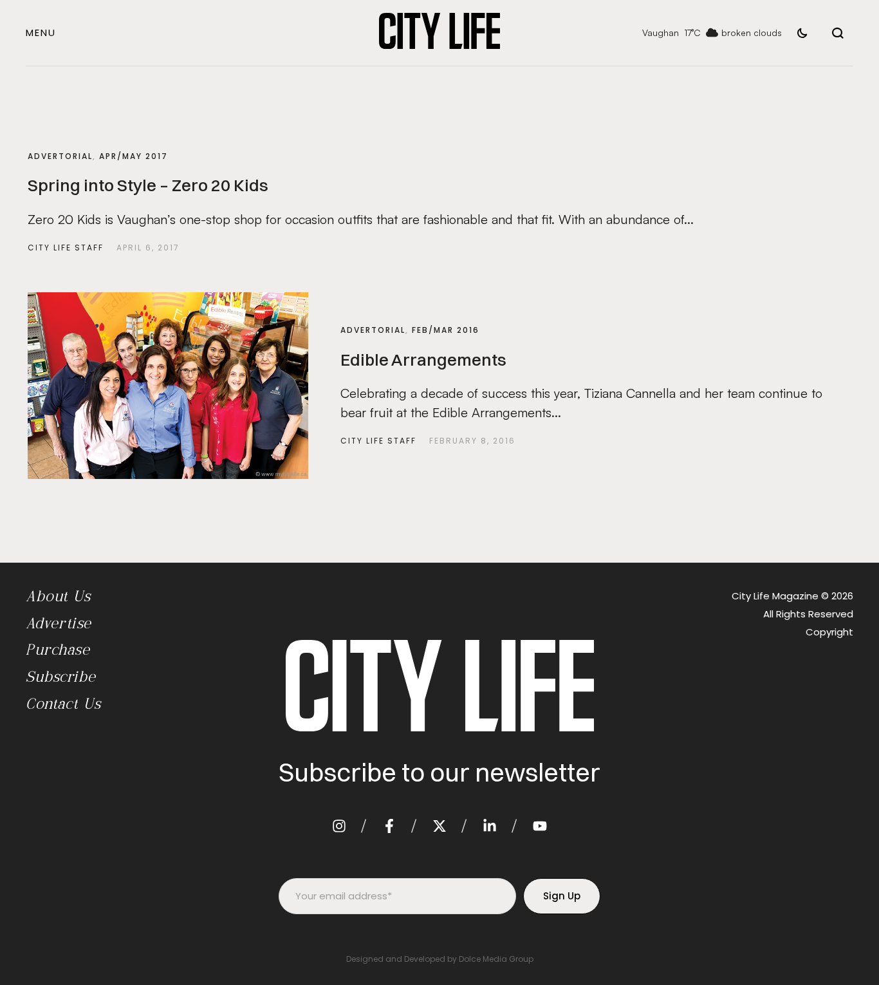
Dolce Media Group (496, 958)
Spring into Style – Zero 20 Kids (148, 185)
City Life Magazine (775, 596)
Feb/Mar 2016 (445, 329)
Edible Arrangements (423, 360)
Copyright (829, 632)
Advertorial (60, 156)
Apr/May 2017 (133, 156)
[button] (41, 32)
